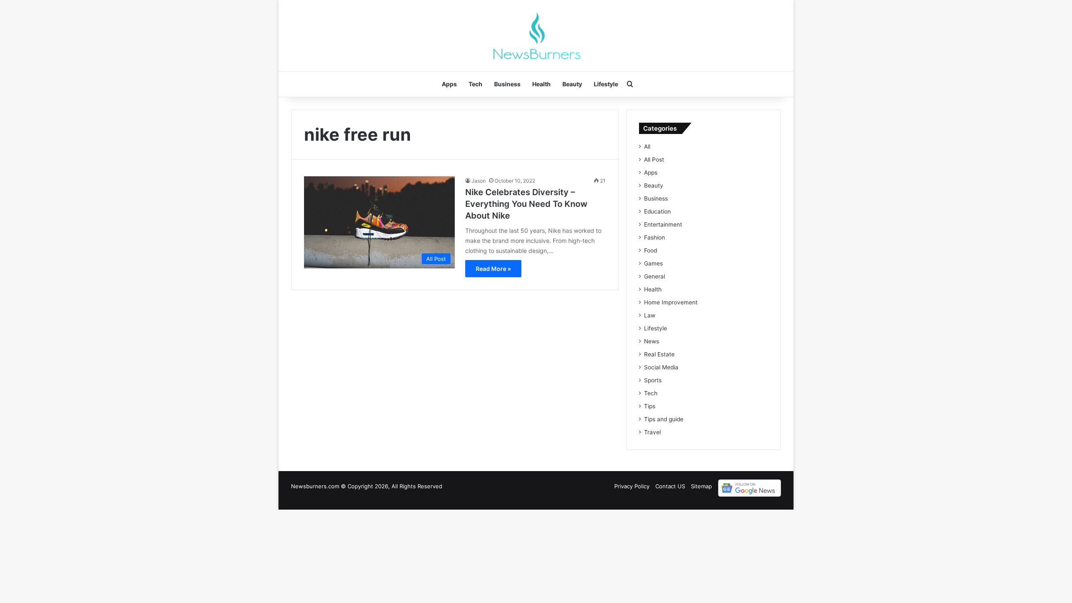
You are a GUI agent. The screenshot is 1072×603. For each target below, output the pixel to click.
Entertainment (663, 224)
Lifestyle (606, 84)
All (647, 146)
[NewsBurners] (536, 35)
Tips (649, 406)
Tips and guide (663, 419)
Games (653, 263)
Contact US (670, 486)
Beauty (572, 84)
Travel (652, 432)
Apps (449, 84)
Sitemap (701, 486)
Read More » (493, 268)
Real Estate (659, 354)
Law (649, 315)
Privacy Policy (631, 486)
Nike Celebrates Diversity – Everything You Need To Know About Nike (526, 204)
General (654, 276)
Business (507, 84)
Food (650, 250)
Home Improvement (671, 302)
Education (657, 211)
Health (541, 84)
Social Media (661, 367)
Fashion (654, 237)
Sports (653, 380)
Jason (479, 181)
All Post (654, 159)
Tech (475, 84)
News (651, 341)
